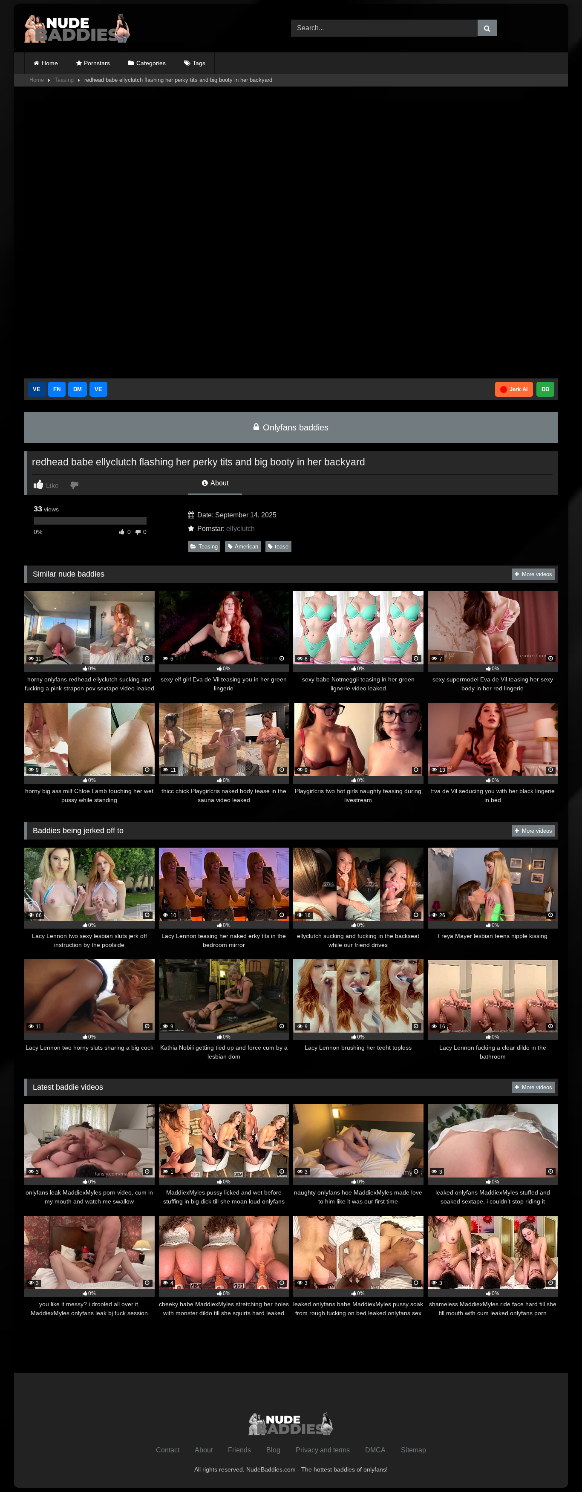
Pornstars (97, 63)
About (218, 483)
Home (50, 63)
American (246, 546)
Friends (239, 1450)
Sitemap (413, 1450)
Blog (273, 1450)
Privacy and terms (323, 1450)
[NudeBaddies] (77, 28)
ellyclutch (240, 528)
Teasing (64, 80)
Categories (151, 63)
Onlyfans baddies (294, 427)
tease (281, 546)
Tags (199, 63)
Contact (167, 1450)
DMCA (375, 1450)
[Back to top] (555, 1466)
